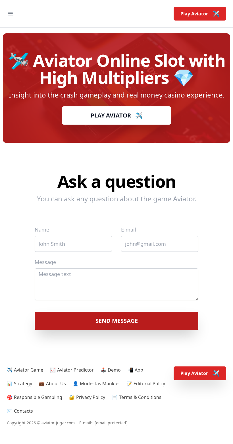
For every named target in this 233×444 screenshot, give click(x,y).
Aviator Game (28, 370)
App (139, 370)
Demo (114, 370)
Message (45, 262)
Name (42, 229)
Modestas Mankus (100, 383)
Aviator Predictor (75, 370)
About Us (56, 383)
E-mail (128, 229)
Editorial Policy (149, 383)
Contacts (23, 411)
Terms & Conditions (140, 397)
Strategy (23, 383)
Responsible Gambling (38, 397)
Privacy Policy (90, 397)
